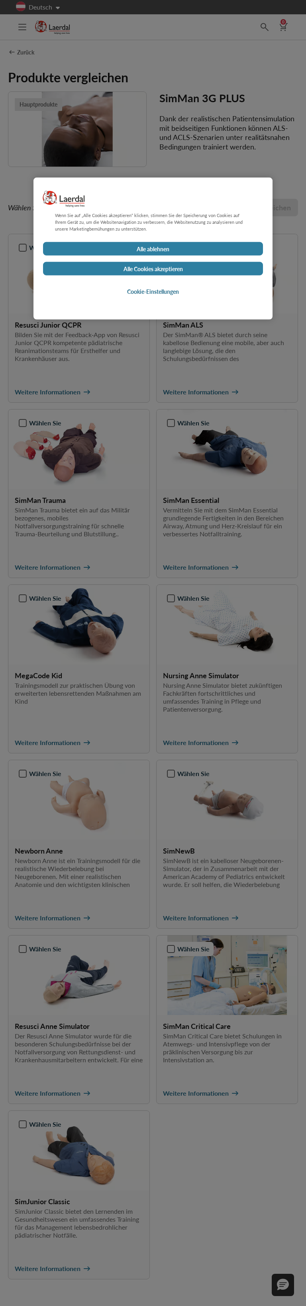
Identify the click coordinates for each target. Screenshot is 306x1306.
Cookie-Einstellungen (153, 291)
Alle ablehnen (153, 249)
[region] (153, 248)
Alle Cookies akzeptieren (153, 269)
